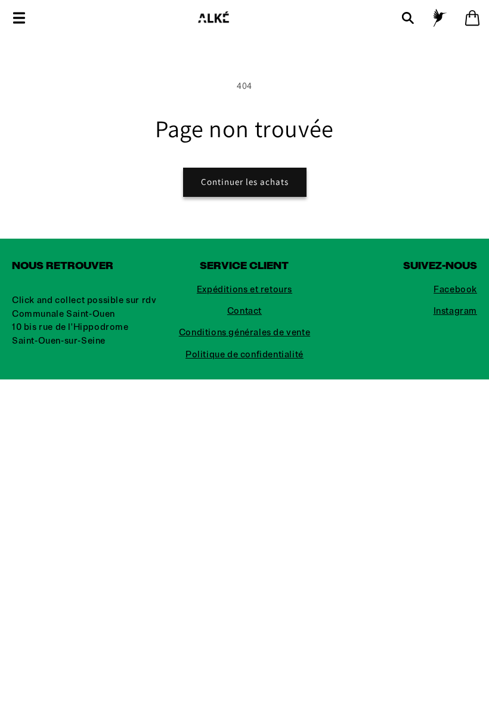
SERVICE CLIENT (244, 265)
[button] (19, 18)
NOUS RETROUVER (62, 265)
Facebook (455, 289)
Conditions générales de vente (244, 332)
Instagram (455, 311)
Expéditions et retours (244, 289)
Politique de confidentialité (244, 354)
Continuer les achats (245, 181)
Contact (244, 311)
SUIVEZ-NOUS (440, 265)
